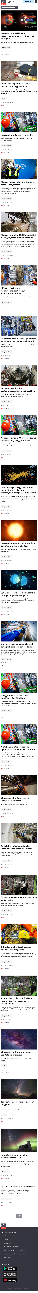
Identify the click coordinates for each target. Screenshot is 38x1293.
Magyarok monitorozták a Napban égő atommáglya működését (18, 544)
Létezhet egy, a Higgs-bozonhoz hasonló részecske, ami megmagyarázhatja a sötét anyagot (18, 490)
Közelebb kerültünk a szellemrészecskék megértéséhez (18, 389)
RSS (5, 1236)
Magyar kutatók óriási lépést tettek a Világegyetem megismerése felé (18, 236)
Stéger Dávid (6, 47)
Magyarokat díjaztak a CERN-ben (17, 135)
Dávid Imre (5, 1171)
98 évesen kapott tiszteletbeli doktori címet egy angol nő (16, 85)
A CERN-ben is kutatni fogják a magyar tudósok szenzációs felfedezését (16, 1001)
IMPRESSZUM (7, 1243)
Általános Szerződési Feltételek (14, 1254)
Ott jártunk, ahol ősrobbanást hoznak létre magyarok (16, 948)
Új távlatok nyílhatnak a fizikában (18, 1187)
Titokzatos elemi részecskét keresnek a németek (15, 799)
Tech (3, 105)
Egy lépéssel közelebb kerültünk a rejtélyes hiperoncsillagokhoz (18, 594)
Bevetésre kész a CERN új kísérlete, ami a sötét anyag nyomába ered (19, 340)
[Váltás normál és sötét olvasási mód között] (14, 2)
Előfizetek (28, 1)
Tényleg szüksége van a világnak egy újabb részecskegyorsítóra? (17, 645)
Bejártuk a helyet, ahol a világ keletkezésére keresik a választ (16, 847)
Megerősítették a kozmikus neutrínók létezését (14, 1156)
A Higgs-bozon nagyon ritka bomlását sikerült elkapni (14, 696)
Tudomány (5, 54)
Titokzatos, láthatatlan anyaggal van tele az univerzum (17, 1053)
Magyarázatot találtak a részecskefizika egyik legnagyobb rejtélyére (17, 36)
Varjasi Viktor (6, 1199)
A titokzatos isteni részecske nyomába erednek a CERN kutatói (18, 748)
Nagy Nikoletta (6, 145)
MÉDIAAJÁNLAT (8, 1257)
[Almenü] (9, 1)
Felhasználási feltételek (12, 1246)
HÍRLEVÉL (6, 1239)
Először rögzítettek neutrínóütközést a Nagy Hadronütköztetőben (13, 291)
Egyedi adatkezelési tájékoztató (14, 1250)
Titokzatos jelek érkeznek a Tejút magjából (17, 1103)
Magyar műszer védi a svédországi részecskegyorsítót (18, 183)
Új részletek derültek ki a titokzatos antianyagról (19, 898)
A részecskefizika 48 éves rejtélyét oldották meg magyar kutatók (18, 439)
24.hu (4, 98)
